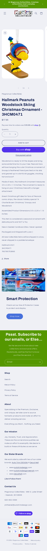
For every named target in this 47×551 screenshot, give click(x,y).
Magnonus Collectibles (20, 540)
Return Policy (10, 385)
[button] (4, 13)
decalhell (18, 474)
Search (7, 379)
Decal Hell (34, 462)
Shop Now (14, 316)
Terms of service (30, 544)
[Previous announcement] (4, 4)
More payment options (23, 155)
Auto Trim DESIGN (20, 462)
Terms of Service (11, 395)
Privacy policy (17, 544)
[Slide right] (28, 88)
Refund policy (35, 540)
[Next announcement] (42, 4)
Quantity (5, 129)
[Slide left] (18, 88)
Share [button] (6, 259)
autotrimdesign (21, 467)
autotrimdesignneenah (24, 471)
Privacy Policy (10, 390)
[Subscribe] (39, 362)
